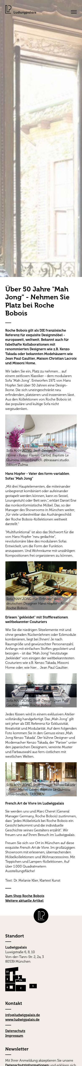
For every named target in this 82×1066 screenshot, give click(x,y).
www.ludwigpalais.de (22, 1020)
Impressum (14, 1036)
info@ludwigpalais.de (22, 1015)
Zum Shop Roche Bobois (24, 896)
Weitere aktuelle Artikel (24, 901)
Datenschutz (15, 1031)
